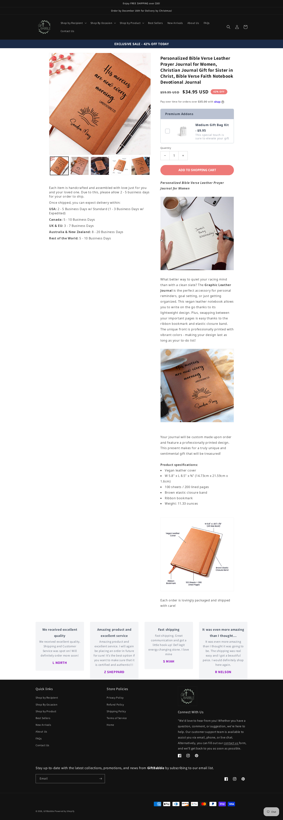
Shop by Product (46, 711)
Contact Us (42, 745)
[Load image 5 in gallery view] (140, 166)
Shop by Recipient (47, 697)
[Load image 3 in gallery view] (100, 166)
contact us (231, 743)
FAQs (39, 738)
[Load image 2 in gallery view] (79, 166)
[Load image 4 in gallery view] (120, 166)
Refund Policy (115, 704)
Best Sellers (43, 718)
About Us (41, 731)
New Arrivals (43, 725)
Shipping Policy (116, 711)
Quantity (165, 148)
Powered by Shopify (65, 811)
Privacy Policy (115, 697)
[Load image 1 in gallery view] (59, 166)
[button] (73, 23)
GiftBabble (49, 811)
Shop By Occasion (47, 704)
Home (110, 725)
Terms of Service (117, 718)
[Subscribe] (100, 778)
